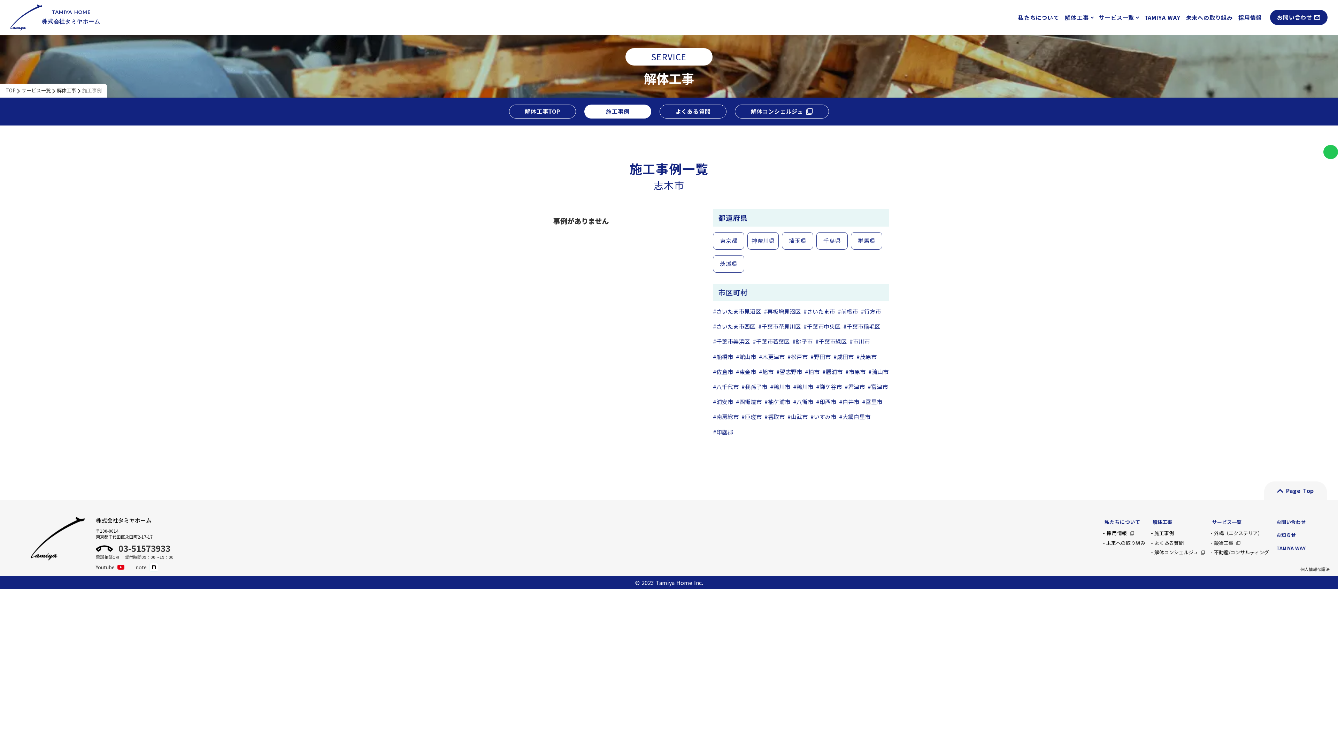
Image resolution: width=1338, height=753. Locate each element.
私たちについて (1038, 17)
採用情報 (1250, 17)
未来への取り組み (1209, 17)
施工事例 (92, 90)
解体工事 (66, 90)
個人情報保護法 (1315, 569)
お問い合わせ (1291, 521)
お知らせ (1286, 534)
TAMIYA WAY (1162, 17)
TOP (11, 90)
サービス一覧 (36, 90)
